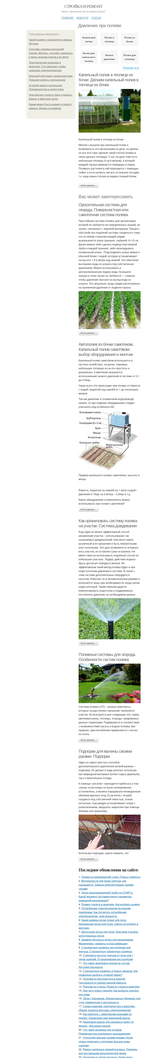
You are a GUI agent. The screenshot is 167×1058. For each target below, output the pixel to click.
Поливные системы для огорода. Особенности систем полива (107, 657)
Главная (67, 17)
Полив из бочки (129, 39)
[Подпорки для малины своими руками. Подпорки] (110, 832)
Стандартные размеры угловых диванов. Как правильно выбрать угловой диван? (108, 973)
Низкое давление (109, 57)
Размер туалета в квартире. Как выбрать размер (110, 904)
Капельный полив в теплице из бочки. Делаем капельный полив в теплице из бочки (108, 79)
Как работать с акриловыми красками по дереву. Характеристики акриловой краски (105, 1016)
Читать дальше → (88, 185)
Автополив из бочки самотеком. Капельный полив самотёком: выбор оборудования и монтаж (106, 349)
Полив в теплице (109, 39)
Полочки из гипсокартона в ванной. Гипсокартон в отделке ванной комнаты (102, 981)
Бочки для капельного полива (88, 57)
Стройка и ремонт (83, 6)
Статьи (96, 17)
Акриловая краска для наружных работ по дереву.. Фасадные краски (106, 1024)
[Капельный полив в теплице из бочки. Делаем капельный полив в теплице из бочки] (110, 111)
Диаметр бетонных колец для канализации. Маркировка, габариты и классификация (106, 941)
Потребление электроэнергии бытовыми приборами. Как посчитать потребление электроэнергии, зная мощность (105, 912)
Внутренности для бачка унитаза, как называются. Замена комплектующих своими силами (106, 885)
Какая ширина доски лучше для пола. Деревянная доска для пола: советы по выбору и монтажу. (108, 924)
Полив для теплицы (129, 57)
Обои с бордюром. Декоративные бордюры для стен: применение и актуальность (109, 1000)
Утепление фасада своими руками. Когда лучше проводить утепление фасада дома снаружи (106, 1041)
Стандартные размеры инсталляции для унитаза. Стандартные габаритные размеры (105, 949)
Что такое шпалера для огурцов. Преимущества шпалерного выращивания (104, 1031)
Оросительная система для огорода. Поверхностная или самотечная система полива (103, 209)
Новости (82, 17)
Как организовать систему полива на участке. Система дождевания (108, 523)
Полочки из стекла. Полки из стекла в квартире (111, 986)
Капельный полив (88, 39)
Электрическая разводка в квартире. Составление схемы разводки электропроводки (47, 66)
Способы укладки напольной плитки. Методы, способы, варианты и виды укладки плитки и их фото (51, 53)
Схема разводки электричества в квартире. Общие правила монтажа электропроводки (107, 1008)
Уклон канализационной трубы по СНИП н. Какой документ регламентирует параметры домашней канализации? (106, 896)
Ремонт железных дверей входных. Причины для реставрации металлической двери (108, 1051)
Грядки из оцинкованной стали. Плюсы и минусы (110, 877)
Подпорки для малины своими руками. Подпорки (105, 754)
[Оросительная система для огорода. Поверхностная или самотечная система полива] (110, 310)
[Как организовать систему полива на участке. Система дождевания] (110, 618)
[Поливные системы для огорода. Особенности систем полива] (110, 683)
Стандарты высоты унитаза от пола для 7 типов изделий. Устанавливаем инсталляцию (106, 957)
